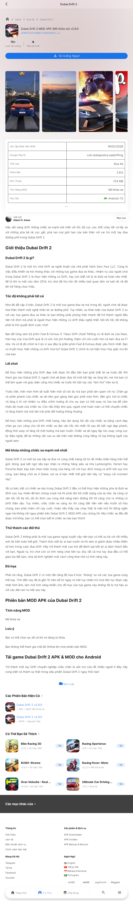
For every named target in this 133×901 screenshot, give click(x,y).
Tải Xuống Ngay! (66, 55)
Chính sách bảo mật (16, 849)
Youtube (9, 877)
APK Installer (71, 839)
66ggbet (115, 882)
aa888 (86, 882)
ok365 (71, 882)
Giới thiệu (10, 834)
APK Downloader (73, 834)
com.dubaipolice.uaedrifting (105, 155)
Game (18, 19)
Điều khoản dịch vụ (15, 844)
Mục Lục (121, 217)
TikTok (8, 867)
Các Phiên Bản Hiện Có (24, 695)
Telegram (10, 863)
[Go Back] (7, 4)
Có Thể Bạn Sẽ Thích (23, 734)
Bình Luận (68, 684)
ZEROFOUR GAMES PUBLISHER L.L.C (40, 32)
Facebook (10, 872)
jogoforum (100, 882)
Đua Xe (30, 19)
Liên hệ (9, 839)
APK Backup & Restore (76, 844)
